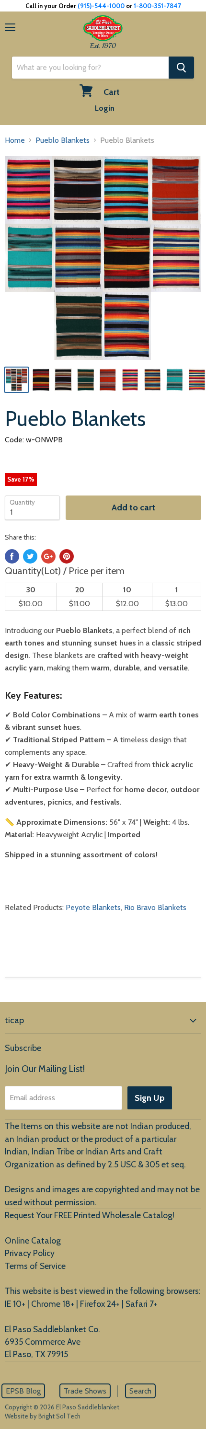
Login (104, 108)
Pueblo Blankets (62, 140)
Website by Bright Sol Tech (42, 1416)
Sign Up (150, 1098)
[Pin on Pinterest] (66, 556)
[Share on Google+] (48, 556)
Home (15, 140)
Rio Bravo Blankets (155, 907)
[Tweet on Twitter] (30, 556)
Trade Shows (85, 1390)
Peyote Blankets (93, 907)
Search (140, 1390)
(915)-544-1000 (101, 6)
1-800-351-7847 (157, 6)
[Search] (181, 68)
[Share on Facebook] (12, 556)
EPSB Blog (23, 1390)
